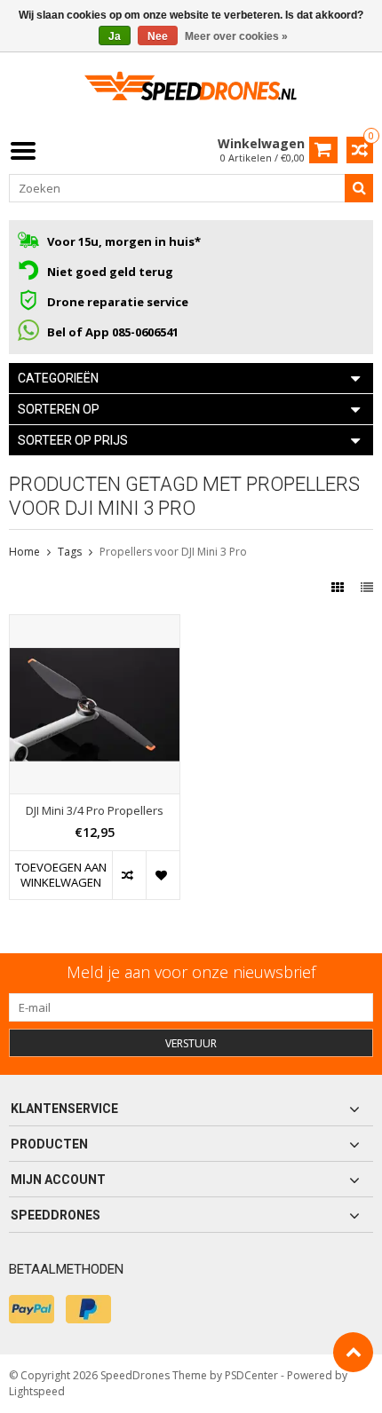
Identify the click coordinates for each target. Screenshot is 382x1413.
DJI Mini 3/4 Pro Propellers (94, 810)
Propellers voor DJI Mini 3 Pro (173, 551)
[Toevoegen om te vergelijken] (129, 875)
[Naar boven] (353, 1352)
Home (24, 551)
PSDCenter (251, 1375)
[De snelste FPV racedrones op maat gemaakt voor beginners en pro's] (191, 91)
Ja (114, 36)
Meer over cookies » (236, 36)
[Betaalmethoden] (31, 1309)
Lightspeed (37, 1391)
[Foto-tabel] (339, 587)
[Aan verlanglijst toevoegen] (162, 875)
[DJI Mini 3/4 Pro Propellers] (94, 624)
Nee (157, 36)
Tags (70, 551)
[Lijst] (367, 587)
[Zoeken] (359, 188)
